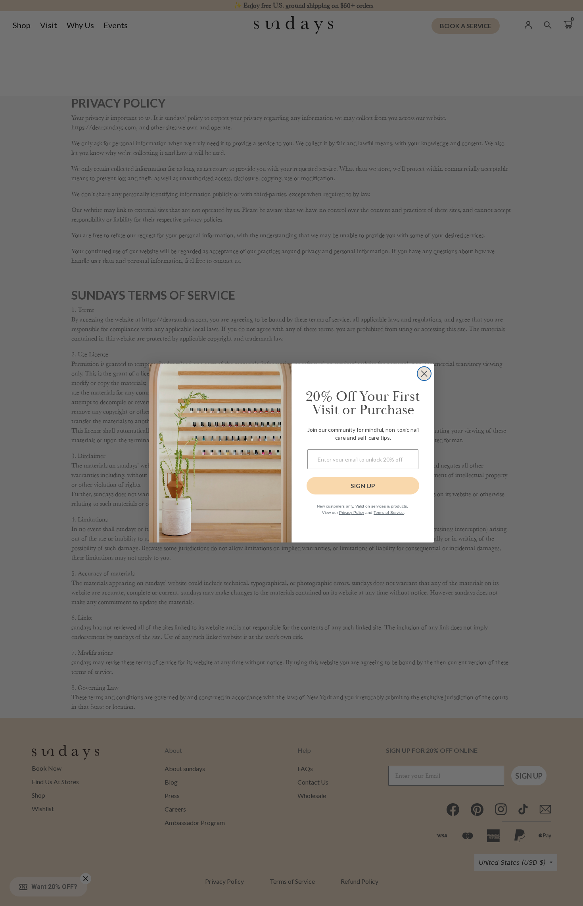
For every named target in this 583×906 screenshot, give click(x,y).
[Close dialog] (424, 374)
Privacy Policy (351, 512)
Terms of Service (389, 512)
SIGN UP (363, 485)
